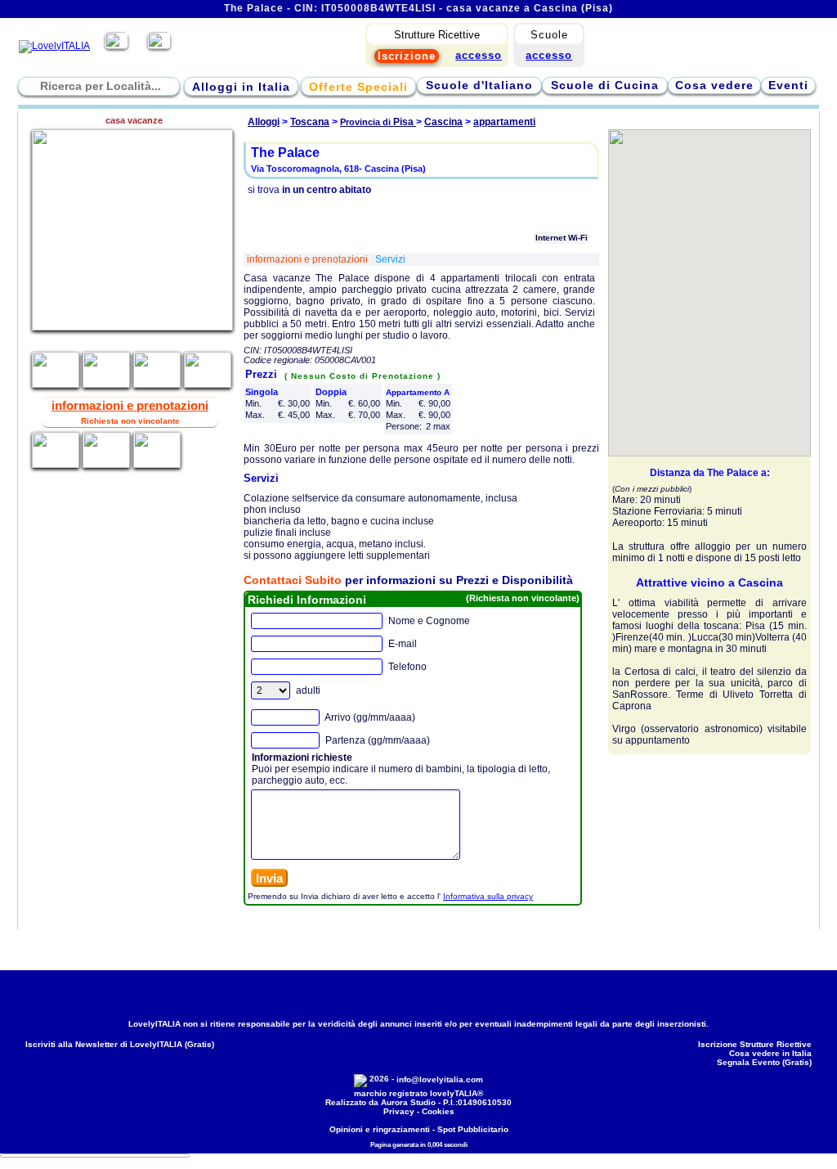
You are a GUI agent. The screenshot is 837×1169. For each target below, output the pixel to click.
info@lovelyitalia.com (439, 1079)
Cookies (438, 1111)
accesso (549, 55)
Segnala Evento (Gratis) (764, 1062)
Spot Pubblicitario (472, 1129)
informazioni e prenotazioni (308, 259)
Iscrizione (407, 56)
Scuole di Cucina (605, 85)
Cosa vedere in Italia (770, 1053)
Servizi (390, 259)
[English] (159, 46)
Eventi (788, 85)
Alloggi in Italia (241, 86)
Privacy (398, 1111)
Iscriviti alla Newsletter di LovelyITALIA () (119, 1044)
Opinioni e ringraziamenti (379, 1129)
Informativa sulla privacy (488, 896)
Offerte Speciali (358, 86)
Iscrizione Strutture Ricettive (755, 1044)
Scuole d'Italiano (479, 85)
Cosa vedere (714, 85)
